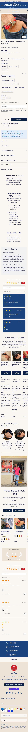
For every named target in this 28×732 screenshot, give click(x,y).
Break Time (6, 724)
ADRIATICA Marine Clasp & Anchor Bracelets (7, 444)
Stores (7, 726)
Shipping (8, 53)
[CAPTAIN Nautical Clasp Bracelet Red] (19, 523)
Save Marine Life (23, 726)
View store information (7, 126)
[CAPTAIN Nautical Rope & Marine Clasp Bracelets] (19, 434)
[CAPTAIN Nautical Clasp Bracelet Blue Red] (7, 523)
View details (6, 373)
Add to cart (19, 119)
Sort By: (18, 291)
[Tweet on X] (5, 169)
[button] (25, 5)
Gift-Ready (16, 726)
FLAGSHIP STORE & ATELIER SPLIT (14, 684)
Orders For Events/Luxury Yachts (16, 727)
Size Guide (11, 726)
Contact (2, 728)
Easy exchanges (16, 58)
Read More (21, 1)
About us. (19, 184)
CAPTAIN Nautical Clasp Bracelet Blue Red (6, 533)
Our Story (7, 510)
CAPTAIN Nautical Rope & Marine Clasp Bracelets (20, 444)
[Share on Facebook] (8, 169)
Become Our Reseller (5, 727)
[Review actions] (23, 296)
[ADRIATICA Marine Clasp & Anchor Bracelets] (7, 434)
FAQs (24, 727)
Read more (18, 241)
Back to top (14, 659)
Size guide (24, 73)
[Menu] (2, 5)
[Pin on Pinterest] (11, 169)
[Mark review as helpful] (24, 594)
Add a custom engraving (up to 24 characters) (10, 103)
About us (2, 726)
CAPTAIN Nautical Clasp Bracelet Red (19, 532)
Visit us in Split (19, 510)
